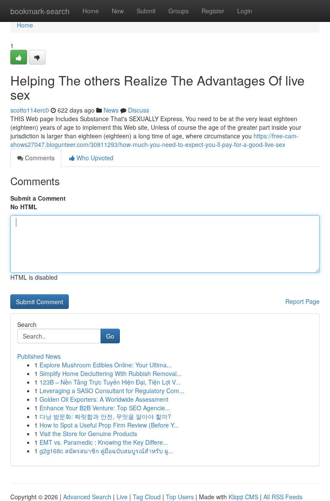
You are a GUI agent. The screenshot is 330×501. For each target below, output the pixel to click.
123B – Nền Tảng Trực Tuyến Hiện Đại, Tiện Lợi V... (110, 382)
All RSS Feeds (282, 496)
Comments (39, 157)
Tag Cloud (147, 496)
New (118, 10)
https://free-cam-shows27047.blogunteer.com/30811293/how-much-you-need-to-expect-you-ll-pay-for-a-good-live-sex (154, 140)
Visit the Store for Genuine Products (88, 433)
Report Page (302, 301)
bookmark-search (40, 10)
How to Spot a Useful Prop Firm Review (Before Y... (109, 425)
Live (122, 496)
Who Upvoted (94, 157)
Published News (39, 356)
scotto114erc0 (29, 110)
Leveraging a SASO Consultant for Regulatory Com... (112, 390)
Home (90, 10)
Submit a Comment (38, 198)
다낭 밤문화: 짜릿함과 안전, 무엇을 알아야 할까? (105, 416)
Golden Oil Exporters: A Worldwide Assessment (104, 399)
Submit (146, 10)
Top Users (180, 496)
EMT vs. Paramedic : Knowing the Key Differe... (104, 442)
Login (244, 10)
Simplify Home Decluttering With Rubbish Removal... (111, 373)
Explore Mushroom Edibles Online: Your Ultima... (106, 364)
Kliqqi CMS (243, 496)
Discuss (138, 110)
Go (110, 336)
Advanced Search (87, 496)
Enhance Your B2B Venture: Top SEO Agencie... (105, 407)
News (111, 110)
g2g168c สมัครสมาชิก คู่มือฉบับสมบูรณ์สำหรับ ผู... (106, 450)
